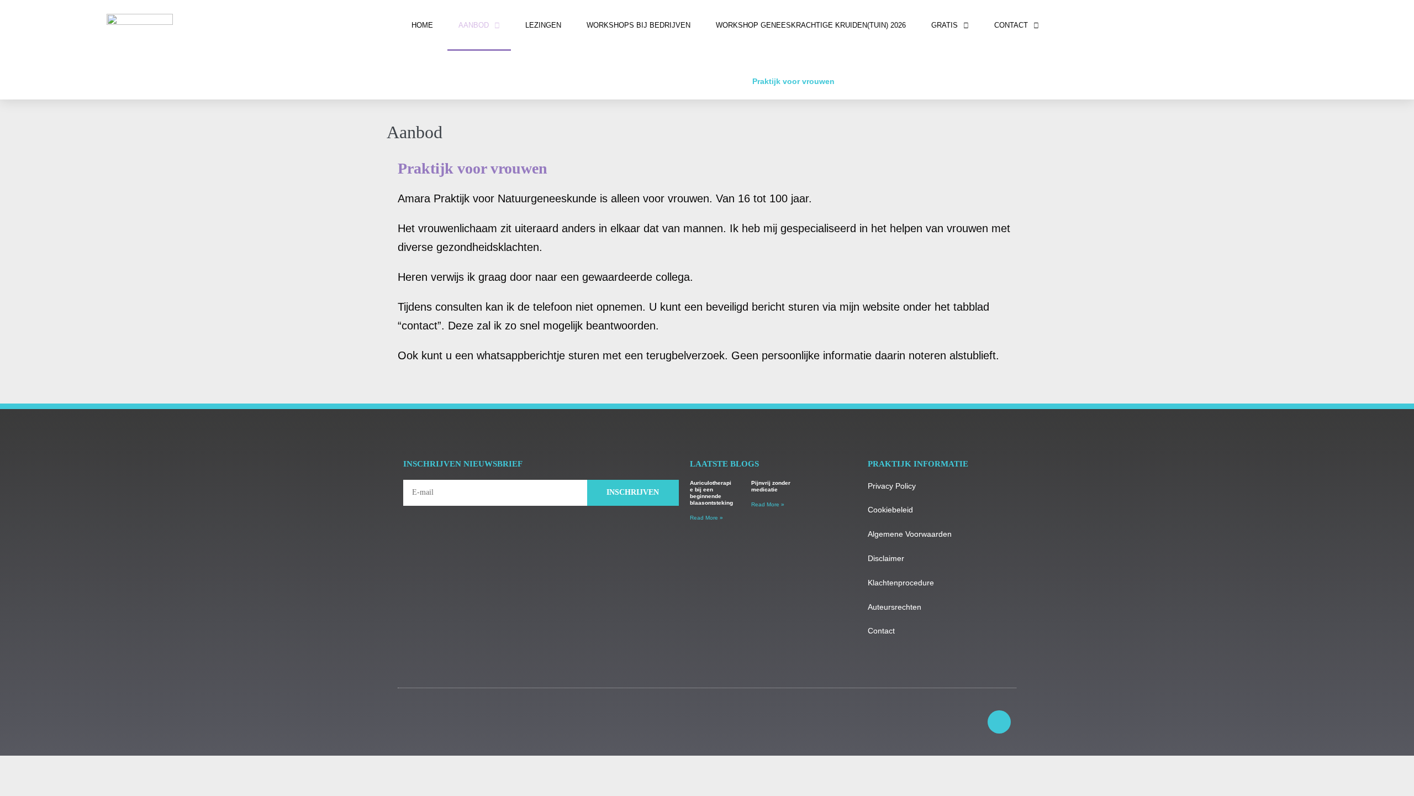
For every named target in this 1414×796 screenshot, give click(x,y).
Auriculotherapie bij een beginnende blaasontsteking (711, 493)
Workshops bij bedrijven (638, 25)
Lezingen (543, 25)
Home (422, 25)
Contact (1011, 25)
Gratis (944, 25)
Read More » (706, 518)
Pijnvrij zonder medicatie (770, 486)
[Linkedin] (999, 722)
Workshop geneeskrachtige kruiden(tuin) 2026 (811, 25)
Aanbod (473, 25)
